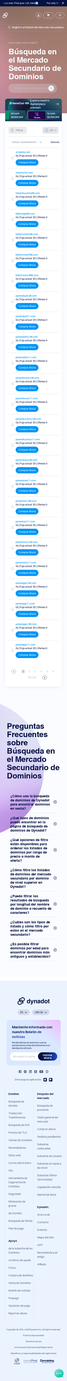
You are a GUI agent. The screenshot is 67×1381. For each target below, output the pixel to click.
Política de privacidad (33, 1335)
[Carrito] (48, 15)
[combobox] (25, 142)
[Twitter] (35, 1071)
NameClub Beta (46, 1194)
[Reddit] (47, 1071)
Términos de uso (33, 1341)
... (22, 677)
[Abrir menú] (59, 15)
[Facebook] (20, 1071)
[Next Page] (45, 677)
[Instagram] (25, 1071)
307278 (32, 677)
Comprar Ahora (27, 162)
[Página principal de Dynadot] (5, 15)
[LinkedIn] (30, 1071)
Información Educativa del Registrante (34, 1347)
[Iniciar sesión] (38, 15)
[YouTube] (41, 1071)
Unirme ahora (47, 1056)
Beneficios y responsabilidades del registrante (33, 1353)
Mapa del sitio (45, 1237)
